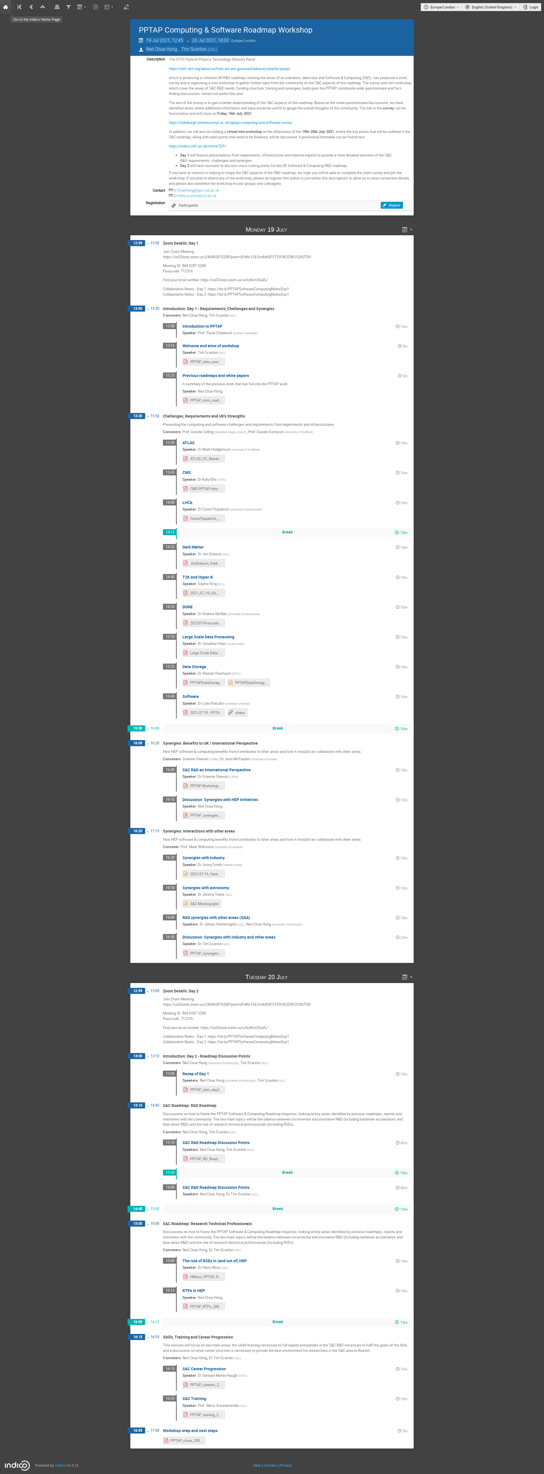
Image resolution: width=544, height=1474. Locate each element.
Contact (270, 1465)
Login (534, 7)
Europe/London (442, 7)
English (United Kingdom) (492, 7)
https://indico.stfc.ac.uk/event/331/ (197, 146)
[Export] (82, 7)
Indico (60, 1465)
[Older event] (31, 7)
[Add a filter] (68, 7)
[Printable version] (57, 7)
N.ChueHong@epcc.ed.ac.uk (196, 190)
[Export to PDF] (95, 7)
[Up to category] (42, 7)
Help (257, 1465)
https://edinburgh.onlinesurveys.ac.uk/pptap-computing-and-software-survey (230, 122)
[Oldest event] (20, 7)
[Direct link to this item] (295, 229)
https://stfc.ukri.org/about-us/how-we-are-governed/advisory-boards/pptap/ (229, 68)
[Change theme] (109, 7)
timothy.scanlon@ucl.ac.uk (194, 196)
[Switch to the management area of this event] (126, 7)
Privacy (286, 1465)
